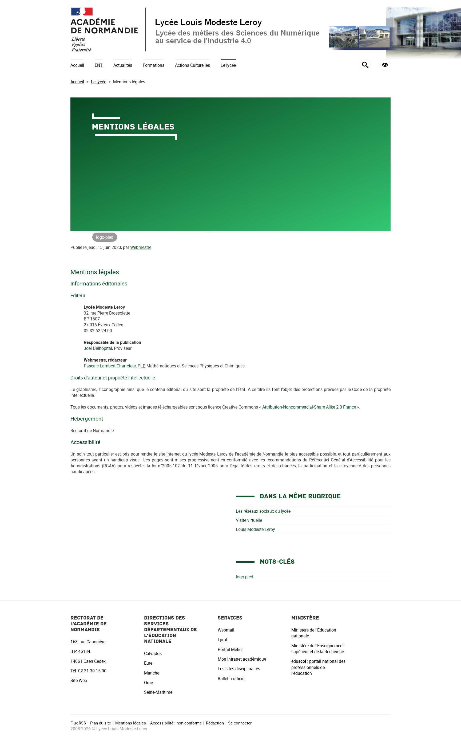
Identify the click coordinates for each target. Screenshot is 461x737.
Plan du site (100, 723)
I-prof (223, 639)
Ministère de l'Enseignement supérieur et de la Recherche (317, 648)
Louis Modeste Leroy (255, 529)
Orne (148, 682)
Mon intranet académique (242, 659)
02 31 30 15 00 (92, 671)
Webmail (226, 630)
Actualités (122, 65)
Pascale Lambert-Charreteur (110, 366)
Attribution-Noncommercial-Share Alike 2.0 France (309, 407)
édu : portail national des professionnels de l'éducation (318, 667)
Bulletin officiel (231, 678)
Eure (148, 663)
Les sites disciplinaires (239, 669)
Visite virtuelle (249, 520)
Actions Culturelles (192, 65)
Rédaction (215, 723)
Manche (151, 673)
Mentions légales (130, 723)
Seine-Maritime (158, 692)
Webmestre (140, 247)
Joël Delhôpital (98, 348)
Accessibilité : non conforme (176, 723)
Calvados (153, 653)
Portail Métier (230, 649)
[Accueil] (230, 29)
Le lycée (228, 65)
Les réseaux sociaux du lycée (263, 511)
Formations (153, 65)
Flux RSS (78, 723)
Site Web (78, 680)
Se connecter (240, 723)
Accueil (77, 65)
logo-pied (104, 237)
